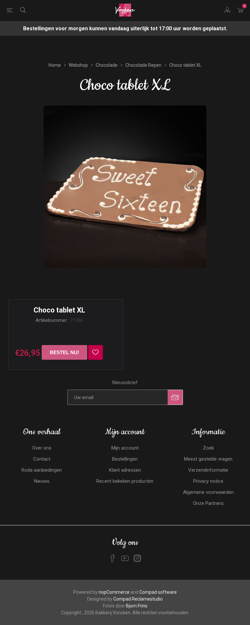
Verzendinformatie (208, 470)
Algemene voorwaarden (208, 492)
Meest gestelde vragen (208, 459)
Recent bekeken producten (124, 481)
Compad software (158, 592)
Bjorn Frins (136, 605)
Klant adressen (125, 470)
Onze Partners (208, 503)
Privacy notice (208, 481)
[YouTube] (125, 558)
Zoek (208, 448)
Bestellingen (125, 459)
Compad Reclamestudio (138, 599)
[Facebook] (112, 558)
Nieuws (41, 481)
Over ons (41, 448)
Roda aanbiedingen (41, 470)
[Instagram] (137, 558)
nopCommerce (114, 592)
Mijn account (125, 448)
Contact (41, 459)
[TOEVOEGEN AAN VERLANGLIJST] (95, 352)
